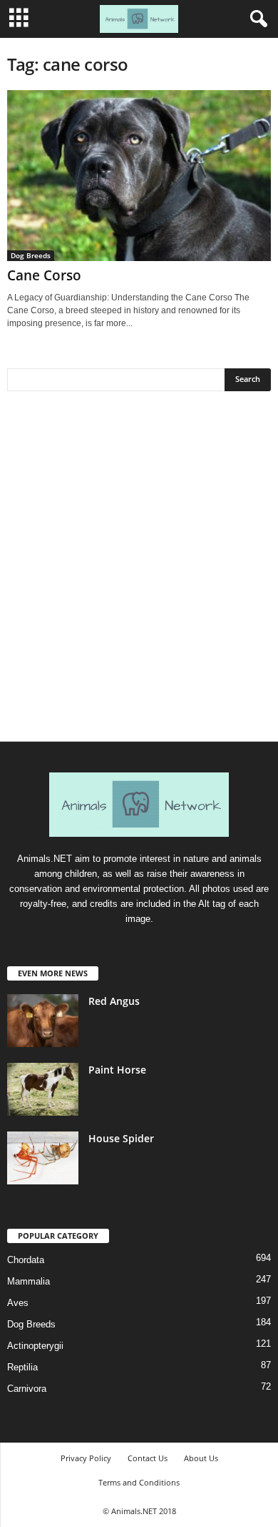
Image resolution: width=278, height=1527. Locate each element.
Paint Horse (117, 1069)
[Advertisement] (139, 571)
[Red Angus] (42, 1021)
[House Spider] (42, 1158)
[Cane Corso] (139, 175)
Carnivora (26, 1388)
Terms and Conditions (139, 1482)
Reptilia (22, 1367)
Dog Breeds (31, 255)
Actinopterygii (35, 1345)
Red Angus (114, 1001)
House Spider (121, 1138)
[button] (256, 19)
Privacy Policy (86, 1458)
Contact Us (148, 1458)
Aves (18, 1302)
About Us (201, 1458)
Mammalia (28, 1281)
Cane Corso (44, 275)
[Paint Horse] (42, 1089)
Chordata (25, 1260)
